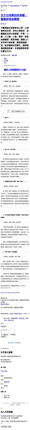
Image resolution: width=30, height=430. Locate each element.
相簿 (5, 58)
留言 (19, 313)
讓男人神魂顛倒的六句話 (15, 70)
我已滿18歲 (4, 426)
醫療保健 (14, 55)
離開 (9, 426)
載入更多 (3, 326)
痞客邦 (16, 313)
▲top (2, 323)
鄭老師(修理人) (5, 304)
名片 (5, 62)
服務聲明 (18, 404)
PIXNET (8, 403)
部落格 (6, 60)
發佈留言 (3, 336)
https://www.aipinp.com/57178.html (10, 292)
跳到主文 (3, 23)
